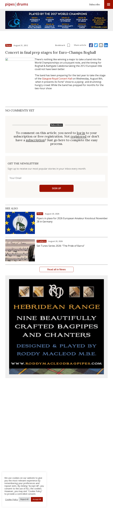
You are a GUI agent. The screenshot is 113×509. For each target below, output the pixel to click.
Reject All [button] (24, 499)
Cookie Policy (11, 499)
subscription (35, 140)
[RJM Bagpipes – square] (56, 326)
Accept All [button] (37, 499)
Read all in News (56, 269)
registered (78, 136)
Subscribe (94, 4)
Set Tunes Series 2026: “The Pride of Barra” (60, 245)
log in (81, 133)
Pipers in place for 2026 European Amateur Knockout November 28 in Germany (72, 220)
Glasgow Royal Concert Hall (57, 78)
